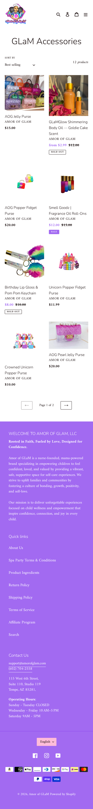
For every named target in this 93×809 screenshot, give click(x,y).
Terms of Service (22, 610)
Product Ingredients (24, 572)
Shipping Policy (20, 597)
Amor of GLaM (39, 794)
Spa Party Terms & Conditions (32, 560)
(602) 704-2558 (20, 669)
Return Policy (19, 585)
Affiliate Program (22, 622)
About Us (16, 548)
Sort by (10, 58)
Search (14, 634)
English (45, 742)
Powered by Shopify (63, 794)
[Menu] (85, 14)
